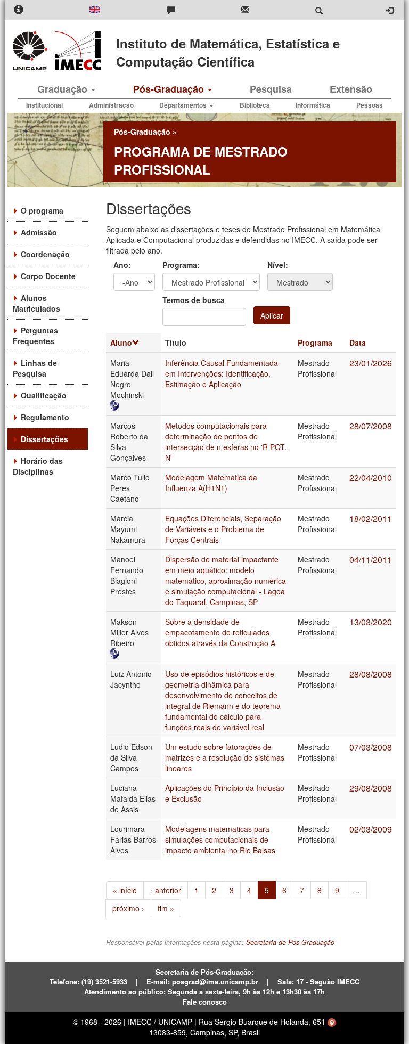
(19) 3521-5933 (104, 981)
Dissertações (44, 439)
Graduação (63, 89)
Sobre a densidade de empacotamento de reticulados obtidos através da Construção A (220, 632)
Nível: (277, 264)
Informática (313, 105)
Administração (111, 105)
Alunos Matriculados (36, 303)
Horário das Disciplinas (38, 466)
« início (125, 890)
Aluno (121, 342)
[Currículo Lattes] (133, 405)
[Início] (76, 50)
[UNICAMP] (32, 50)
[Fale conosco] (171, 10)
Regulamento (45, 417)
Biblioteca (255, 105)
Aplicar (271, 315)
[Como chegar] (332, 1021)
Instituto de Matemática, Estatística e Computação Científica (228, 52)
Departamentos (183, 105)
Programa (315, 342)
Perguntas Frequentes (35, 335)
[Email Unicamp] (245, 10)
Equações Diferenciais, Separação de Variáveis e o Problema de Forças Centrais (223, 529)
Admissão (39, 232)
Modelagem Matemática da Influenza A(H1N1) (211, 482)
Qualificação (44, 395)
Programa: (181, 264)
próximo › (128, 908)
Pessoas (369, 105)
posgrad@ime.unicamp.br (215, 981)
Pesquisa (271, 89)
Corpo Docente (48, 276)
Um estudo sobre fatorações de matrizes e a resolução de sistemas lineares (224, 757)
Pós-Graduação (170, 89)
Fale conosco (205, 1002)
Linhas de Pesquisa (35, 368)
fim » (166, 908)
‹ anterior (165, 890)
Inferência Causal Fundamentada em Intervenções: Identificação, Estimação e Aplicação (221, 373)
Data (357, 342)
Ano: (122, 264)
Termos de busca (193, 300)
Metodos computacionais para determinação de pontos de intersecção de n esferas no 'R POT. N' (226, 441)
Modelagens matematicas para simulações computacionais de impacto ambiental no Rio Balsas (220, 839)
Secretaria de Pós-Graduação (290, 942)
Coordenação (45, 254)
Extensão (351, 89)
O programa (42, 210)
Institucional (44, 105)
